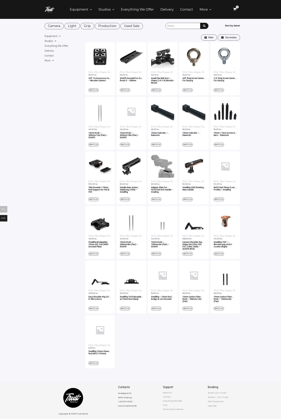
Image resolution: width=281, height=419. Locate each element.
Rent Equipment (216, 401)
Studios (49, 41)
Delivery (49, 50)
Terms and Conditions (173, 409)
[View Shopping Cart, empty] (234, 9)
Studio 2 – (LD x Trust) (218, 397)
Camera (54, 26)
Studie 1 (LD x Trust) (217, 393)
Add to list (93, 90)
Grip (87, 26)
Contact (49, 55)
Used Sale (132, 26)
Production (107, 26)
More (48, 60)
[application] (90, 9)
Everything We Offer (56, 45)
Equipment (51, 36)
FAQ (165, 405)
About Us (167, 392)
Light (72, 26)
